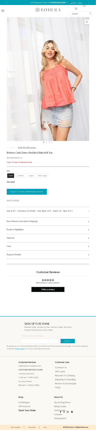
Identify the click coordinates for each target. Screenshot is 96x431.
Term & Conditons (15, 427)
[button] (12, 147)
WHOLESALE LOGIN (58, 3)
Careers (58, 414)
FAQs (57, 387)
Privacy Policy (20, 349)
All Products (24, 406)
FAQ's (45, 427)
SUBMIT (67, 341)
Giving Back (60, 418)
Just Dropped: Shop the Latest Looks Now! (48, 2)
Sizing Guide (60, 406)
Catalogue (24, 402)
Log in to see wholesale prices (19, 162)
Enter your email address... (33, 336)
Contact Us (61, 367)
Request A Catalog (65, 375)
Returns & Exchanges (65, 383)
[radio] (10, 175)
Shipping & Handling (65, 379)
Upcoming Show (62, 402)
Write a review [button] (48, 289)
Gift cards (60, 371)
